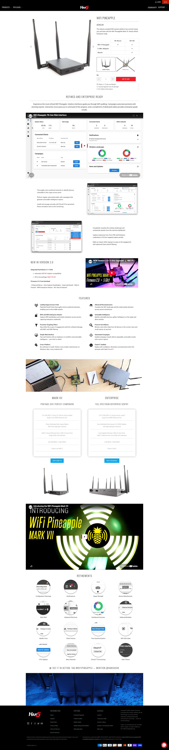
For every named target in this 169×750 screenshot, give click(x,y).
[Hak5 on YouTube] (41, 723)
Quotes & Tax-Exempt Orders (105, 725)
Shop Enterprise (112, 461)
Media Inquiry (77, 722)
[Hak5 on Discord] (28, 723)
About (51, 715)
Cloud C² (111, 349)
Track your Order (101, 718)
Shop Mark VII (57, 461)
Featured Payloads (79, 715)
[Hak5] (85, 7)
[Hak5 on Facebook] (31, 723)
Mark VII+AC (51, 277)
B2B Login (100, 729)
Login (159, 2)
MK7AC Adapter (47, 273)
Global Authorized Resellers (81, 725)
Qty (98, 75)
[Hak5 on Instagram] (35, 723)
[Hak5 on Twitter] (38, 723)
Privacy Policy (54, 725)
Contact (99, 715)
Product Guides (78, 718)
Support (52, 718)
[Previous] (31, 46)
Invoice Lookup (101, 722)
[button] (7, 7)
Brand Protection (54, 732)
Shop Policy (53, 722)
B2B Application (78, 729)
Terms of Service (55, 729)
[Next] (93, 46)
